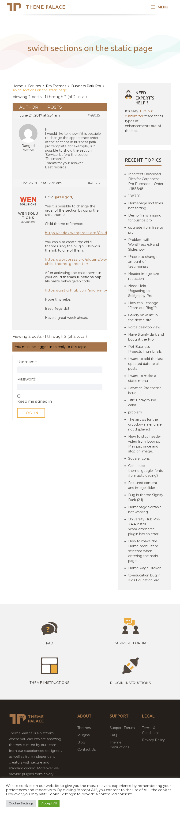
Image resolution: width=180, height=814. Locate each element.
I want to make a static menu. (142, 378)
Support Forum (130, 643)
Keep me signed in (34, 401)
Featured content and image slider (142, 485)
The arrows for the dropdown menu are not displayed (145, 424)
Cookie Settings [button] (21, 803)
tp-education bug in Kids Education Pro (144, 577)
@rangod (63, 197)
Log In (31, 413)
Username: (27, 362)
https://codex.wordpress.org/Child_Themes (84, 233)
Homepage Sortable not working (145, 509)
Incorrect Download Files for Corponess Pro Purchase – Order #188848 (145, 181)
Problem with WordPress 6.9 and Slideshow (143, 245)
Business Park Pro (86, 86)
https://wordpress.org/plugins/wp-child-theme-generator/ (76, 261)
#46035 (94, 115)
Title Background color (142, 402)
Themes (84, 728)
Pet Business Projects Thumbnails (144, 349)
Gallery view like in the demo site (143, 317)
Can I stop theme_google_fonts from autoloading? (145, 471)
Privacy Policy (153, 740)
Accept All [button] (49, 803)
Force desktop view (144, 327)
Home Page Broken (144, 568)
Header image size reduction (143, 276)
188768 (134, 196)
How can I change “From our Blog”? (143, 305)
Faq (49, 643)
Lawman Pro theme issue (144, 390)
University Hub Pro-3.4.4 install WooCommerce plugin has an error (144, 526)
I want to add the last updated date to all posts (145, 364)
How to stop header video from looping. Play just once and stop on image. (144, 443)
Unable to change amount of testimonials (143, 262)
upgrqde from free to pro (145, 230)
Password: (26, 379)
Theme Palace (45, 7)
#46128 (94, 183)
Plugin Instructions (130, 683)
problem (135, 412)
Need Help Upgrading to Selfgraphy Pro (140, 291)
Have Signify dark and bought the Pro (146, 336)
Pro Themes (56, 86)
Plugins (83, 735)
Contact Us (86, 749)
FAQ (113, 735)
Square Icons (139, 458)
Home (17, 86)
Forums (34, 86)
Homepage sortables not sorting (145, 205)
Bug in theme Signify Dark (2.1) (145, 497)
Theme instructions (49, 683)
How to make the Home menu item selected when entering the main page (143, 551)
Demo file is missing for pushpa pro (144, 217)
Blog (81, 742)
